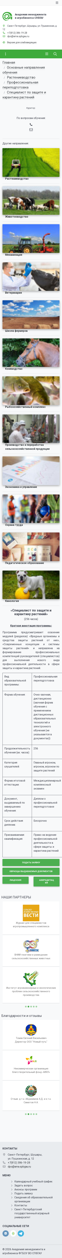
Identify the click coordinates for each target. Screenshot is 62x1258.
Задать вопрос (23, 1185)
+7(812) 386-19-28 (17, 32)
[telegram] (21, 1233)
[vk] (5, 1233)
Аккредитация (46, 881)
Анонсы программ (25, 1189)
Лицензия (15, 880)
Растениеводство (21, 77)
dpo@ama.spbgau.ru (18, 36)
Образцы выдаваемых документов (31, 871)
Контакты (20, 1205)
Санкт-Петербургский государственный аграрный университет (31, 1213)
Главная (8, 62)
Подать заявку (31, 862)
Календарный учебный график (33, 1181)
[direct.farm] (13, 1233)
